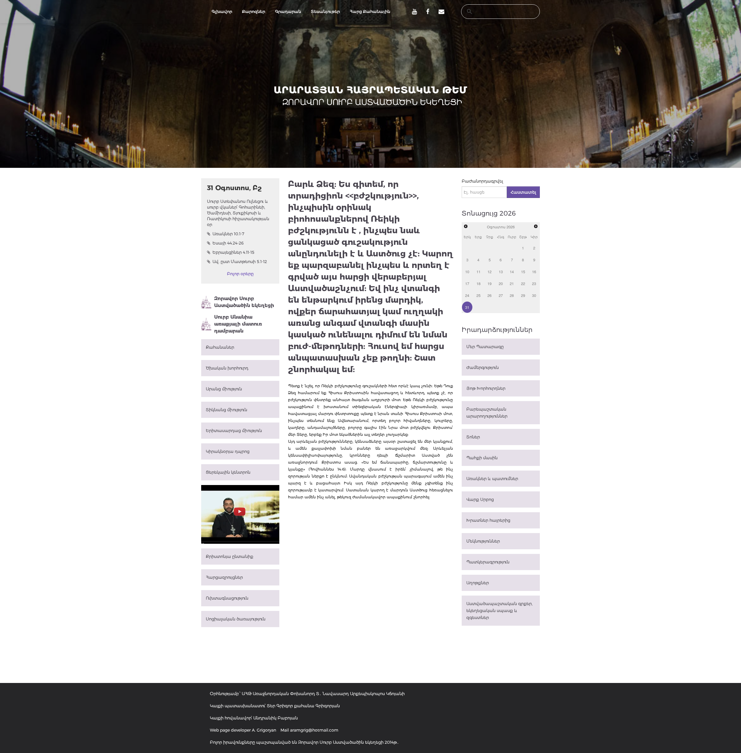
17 (467, 283)
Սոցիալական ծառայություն (235, 619)
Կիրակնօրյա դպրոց (228, 451)
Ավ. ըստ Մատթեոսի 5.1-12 (239, 261)
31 (467, 307)
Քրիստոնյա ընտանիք (229, 556)
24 (467, 295)
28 (512, 295)
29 (523, 295)
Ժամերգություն (482, 367)
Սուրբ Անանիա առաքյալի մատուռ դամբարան (238, 324)
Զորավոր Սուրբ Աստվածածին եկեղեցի (244, 302)
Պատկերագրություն (487, 562)
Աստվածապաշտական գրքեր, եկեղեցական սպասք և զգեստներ (499, 610)
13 (501, 271)
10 (467, 271)
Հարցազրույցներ (224, 577)
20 (501, 283)
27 (501, 295)
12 (489, 271)
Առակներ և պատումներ (492, 478)
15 (523, 271)
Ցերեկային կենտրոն (228, 472)
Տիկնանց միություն (226, 409)
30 (534, 295)
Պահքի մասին (482, 457)
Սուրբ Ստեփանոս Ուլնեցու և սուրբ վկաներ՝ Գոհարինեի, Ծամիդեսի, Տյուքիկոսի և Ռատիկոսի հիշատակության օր (238, 213)
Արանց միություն (224, 389)
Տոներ (473, 437)
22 (523, 283)
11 (478, 271)
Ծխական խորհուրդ (227, 368)
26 (489, 295)
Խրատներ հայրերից (488, 520)
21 (512, 283)
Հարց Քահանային (370, 11)
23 (534, 283)
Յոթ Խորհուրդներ (485, 388)
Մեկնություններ (483, 541)
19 (489, 283)
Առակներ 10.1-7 (228, 233)
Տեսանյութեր (325, 11)
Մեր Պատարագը (485, 346)
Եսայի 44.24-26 (228, 243)
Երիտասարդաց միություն (234, 430)
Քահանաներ (220, 347)
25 (478, 295)
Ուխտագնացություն (227, 598)
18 (478, 283)
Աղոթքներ (477, 582)
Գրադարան (288, 11)
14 (512, 271)
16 (534, 271)
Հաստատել (523, 192)
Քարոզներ (253, 11)
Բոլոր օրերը (240, 273)
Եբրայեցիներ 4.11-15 (233, 252)
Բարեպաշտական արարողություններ (486, 413)
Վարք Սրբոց (480, 499)
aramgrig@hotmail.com (314, 730)
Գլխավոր (222, 11)
